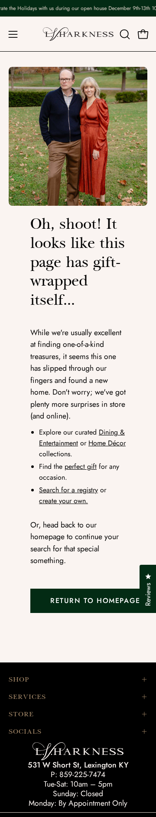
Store (21, 714)
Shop (19, 679)
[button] (124, 34)
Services (27, 696)
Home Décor (107, 443)
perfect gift (81, 466)
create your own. (63, 501)
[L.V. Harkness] (78, 34)
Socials (25, 731)
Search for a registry (68, 490)
